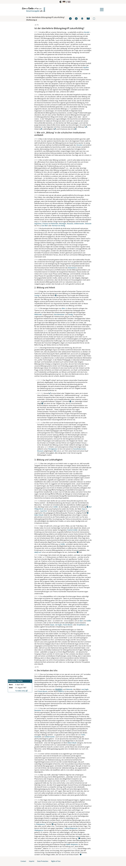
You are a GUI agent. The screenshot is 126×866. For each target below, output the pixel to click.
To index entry (20, 691)
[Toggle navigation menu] (102, 9)
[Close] (31, 681)
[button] (64, 1)
